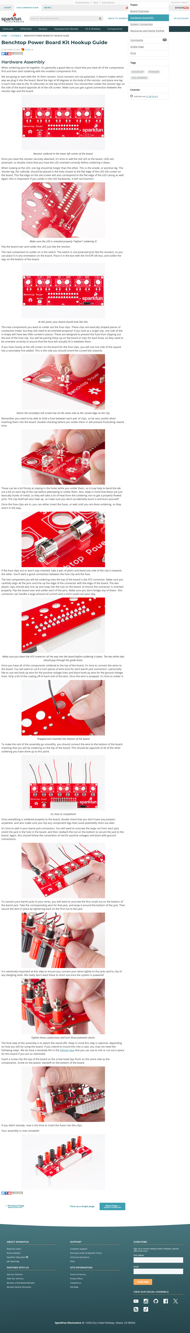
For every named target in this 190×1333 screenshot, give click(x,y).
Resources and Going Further (147, 30)
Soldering (139, 77)
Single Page (137, 46)
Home (4, 35)
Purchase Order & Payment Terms (86, 1253)
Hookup (138, 71)
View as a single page (82, 1206)
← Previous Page (15, 1206)
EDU (95, 2)
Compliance (75, 1283)
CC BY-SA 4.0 (152, 96)
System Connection (141, 24)
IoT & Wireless (92, 29)
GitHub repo (67, 1050)
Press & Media (13, 1253)
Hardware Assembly (142, 17)
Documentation (28, 7)
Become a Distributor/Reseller (21, 1283)
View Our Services (15, 1278)
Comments (148, 40)
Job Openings (13, 1261)
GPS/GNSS (26, 29)
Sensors (43, 29)
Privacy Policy (76, 1278)
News (47, 7)
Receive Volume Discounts (19, 1287)
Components (114, 29)
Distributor (108, 2)
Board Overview (139, 11)
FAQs (72, 1261)
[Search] (100, 18)
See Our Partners (15, 1274)
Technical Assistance (79, 1257)
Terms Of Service (78, 1274)
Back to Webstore (119, 18)
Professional (83, 2)
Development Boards (66, 29)
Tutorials (15, 35)
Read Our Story (14, 1249)
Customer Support (180, 2)
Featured (11, 28)
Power (154, 71)
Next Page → (112, 1206)
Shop (7, 7)
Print (133, 53)
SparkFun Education (16, 1257)
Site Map (74, 1287)
